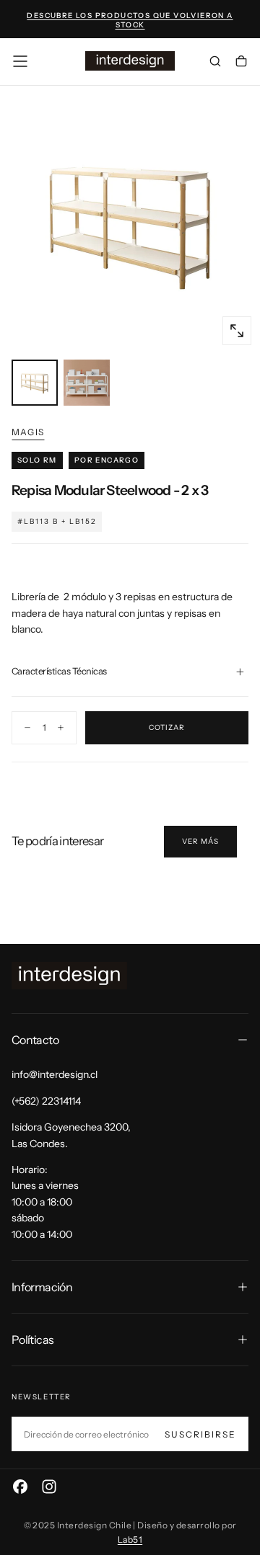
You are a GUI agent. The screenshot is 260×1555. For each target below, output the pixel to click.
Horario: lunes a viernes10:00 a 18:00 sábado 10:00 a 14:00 (45, 1202)
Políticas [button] (32, 1339)
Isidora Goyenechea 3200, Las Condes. (71, 1134)
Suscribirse (200, 1434)
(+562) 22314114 (46, 1101)
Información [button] (42, 1287)
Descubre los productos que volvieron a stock (130, 20)
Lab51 (130, 1539)
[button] (20, 61)
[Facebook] (20, 1486)
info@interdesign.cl (55, 1074)
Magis (28, 432)
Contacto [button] (35, 1040)
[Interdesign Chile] (69, 976)
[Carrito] (241, 63)
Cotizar (167, 727)
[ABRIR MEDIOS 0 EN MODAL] (237, 330)
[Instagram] (49, 1486)
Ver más (200, 841)
